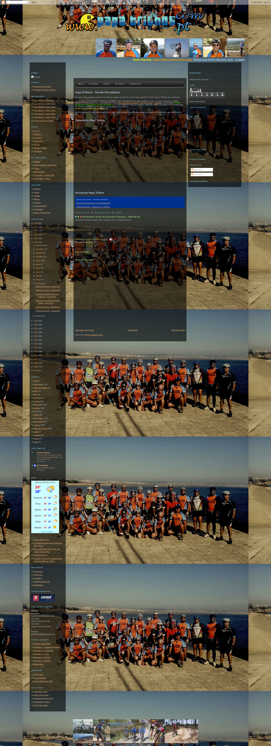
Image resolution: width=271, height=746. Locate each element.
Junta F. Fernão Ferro (42, 213)
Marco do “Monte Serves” (46, 468)
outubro (39, 253)
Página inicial (133, 330)
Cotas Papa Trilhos (41, 705)
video (36, 442)
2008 (36, 367)
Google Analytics (40, 678)
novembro (40, 249)
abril (38, 276)
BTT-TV (37, 131)
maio (38, 272)
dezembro (40, 245)
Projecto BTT (39, 141)
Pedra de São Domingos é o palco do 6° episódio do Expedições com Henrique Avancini (49, 457)
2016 (36, 336)
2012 (36, 351)
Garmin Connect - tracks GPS (45, 165)
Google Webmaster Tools (43, 681)
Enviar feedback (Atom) (94, 335)
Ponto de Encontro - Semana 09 (48, 286)
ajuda (36, 381)
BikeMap (37, 162)
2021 (36, 242)
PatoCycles (38, 575)
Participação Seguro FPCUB (44, 90)
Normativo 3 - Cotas (41, 654)
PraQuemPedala (43, 453)
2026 (36, 223)
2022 (36, 238)
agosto (39, 260)
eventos (37, 408)
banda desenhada (40, 388)
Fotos (107, 84)
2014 (36, 344)
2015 (36, 340)
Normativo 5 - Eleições (42, 661)
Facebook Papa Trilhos (42, 86)
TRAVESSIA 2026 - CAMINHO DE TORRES (93, 207)
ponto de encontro (40, 428)
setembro (40, 257)
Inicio (80, 84)
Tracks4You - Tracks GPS (44, 175)
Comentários (198, 174)
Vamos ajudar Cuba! (41, 540)
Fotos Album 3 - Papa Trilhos (45, 110)
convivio (37, 401)
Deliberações (39, 664)
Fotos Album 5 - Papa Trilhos (45, 104)
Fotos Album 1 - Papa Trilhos (45, 117)
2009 (36, 363)
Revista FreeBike (40, 148)
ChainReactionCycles (42, 582)
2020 (36, 321)
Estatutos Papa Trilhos (42, 644)
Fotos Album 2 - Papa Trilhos (45, 114)
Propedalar (38, 151)
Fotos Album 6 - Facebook (44, 100)
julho (38, 264)
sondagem (38, 435)
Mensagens (198, 170)
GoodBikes (38, 578)
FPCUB (36, 144)
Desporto (37, 203)
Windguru (37, 189)
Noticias (37, 199)
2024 (36, 231)
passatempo (38, 421)
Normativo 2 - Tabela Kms (43, 651)
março (38, 279)
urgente (36, 438)
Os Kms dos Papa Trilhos (43, 121)
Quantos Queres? (40, 555)
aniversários (38, 384)
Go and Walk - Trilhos (42, 179)
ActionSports (38, 585)
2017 (36, 332)
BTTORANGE (42, 465)
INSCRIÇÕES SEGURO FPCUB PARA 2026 (93, 203)
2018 (36, 328)
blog (35, 394)
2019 (36, 325)
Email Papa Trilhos (41, 692)
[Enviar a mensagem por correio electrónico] (110, 239)
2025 (36, 227)
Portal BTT (38, 134)
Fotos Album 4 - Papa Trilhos (45, 107)
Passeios (93, 84)
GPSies (36, 168)
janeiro (38, 316)
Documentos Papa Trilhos (43, 698)
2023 (36, 235)
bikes (36, 391)
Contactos (135, 84)
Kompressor (38, 571)
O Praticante (38, 209)
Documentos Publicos (42, 702)
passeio (37, 425)
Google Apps (38, 674)
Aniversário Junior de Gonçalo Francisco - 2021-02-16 (111, 216)
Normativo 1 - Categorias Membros (47, 647)
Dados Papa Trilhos (41, 695)
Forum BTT (38, 138)
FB (35, 411)
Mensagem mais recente (84, 330)
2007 (36, 370)
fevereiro (39, 283)
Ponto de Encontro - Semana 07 (48, 307)
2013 (36, 347)
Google (36, 192)
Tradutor (37, 196)
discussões (38, 405)
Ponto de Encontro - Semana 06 (48, 311)
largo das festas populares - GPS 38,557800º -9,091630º (140, 103)
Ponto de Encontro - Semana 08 (48, 290)
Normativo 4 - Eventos (42, 657)
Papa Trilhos (38, 418)
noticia (36, 415)
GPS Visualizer (39, 172)
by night (119, 84)
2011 (36, 355)
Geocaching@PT (40, 206)
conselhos (37, 398)
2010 (36, 359)
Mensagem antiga (178, 330)
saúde (36, 432)
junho (38, 268)
